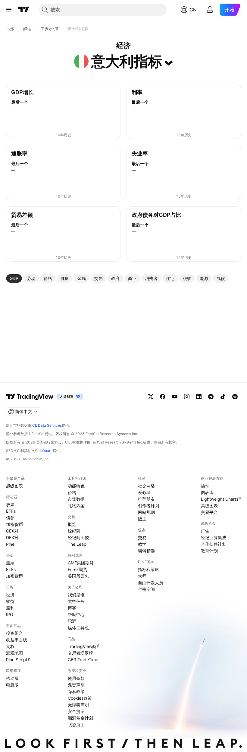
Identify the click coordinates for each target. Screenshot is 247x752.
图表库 (207, 492)
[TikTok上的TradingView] (223, 396)
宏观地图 (14, 652)
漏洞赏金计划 (80, 717)
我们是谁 (76, 594)
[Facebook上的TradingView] (162, 396)
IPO (9, 614)
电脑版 (12, 684)
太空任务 (76, 601)
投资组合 (14, 633)
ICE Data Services (46, 425)
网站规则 (146, 512)
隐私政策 (76, 691)
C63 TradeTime (83, 659)
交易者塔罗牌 (80, 652)
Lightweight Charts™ (221, 499)
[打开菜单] (9, 10)
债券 (10, 517)
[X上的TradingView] (150, 396)
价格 (72, 492)
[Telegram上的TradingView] (211, 396)
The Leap (77, 544)
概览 (72, 524)
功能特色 (76, 485)
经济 (10, 594)
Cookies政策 (80, 698)
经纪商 (74, 530)
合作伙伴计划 (213, 544)
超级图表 (14, 485)
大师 (142, 576)
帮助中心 (76, 614)
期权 (10, 646)
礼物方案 (76, 505)
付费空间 (146, 589)
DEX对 (12, 537)
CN (193, 10)
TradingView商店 (84, 646)
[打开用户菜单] (210, 10)
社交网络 (146, 485)
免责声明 (76, 684)
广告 (205, 530)
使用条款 (76, 678)
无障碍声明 (78, 704)
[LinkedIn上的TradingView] (199, 396)
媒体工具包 (78, 627)
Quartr (47, 450)
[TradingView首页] (23, 9)
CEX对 (12, 530)
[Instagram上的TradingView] (187, 396)
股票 (10, 504)
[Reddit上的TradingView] (235, 396)
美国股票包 (78, 576)
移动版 (12, 678)
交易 (142, 537)
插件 (205, 485)
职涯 (72, 621)
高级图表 (209, 505)
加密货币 (14, 524)
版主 (142, 518)
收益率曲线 (16, 639)
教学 (142, 544)
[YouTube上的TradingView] (174, 396)
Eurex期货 (77, 569)
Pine (10, 544)
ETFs (11, 511)
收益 (10, 601)
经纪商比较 (78, 537)
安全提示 (76, 711)
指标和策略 (148, 569)
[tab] (14, 278)
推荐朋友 (146, 499)
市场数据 (76, 499)
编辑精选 (146, 550)
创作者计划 (148, 505)
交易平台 (209, 512)
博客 (72, 607)
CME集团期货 (81, 562)
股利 (10, 607)
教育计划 (209, 550)
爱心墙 (144, 492)
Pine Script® (18, 659)
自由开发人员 (150, 582)
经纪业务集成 (213, 537)
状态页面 (76, 724)
